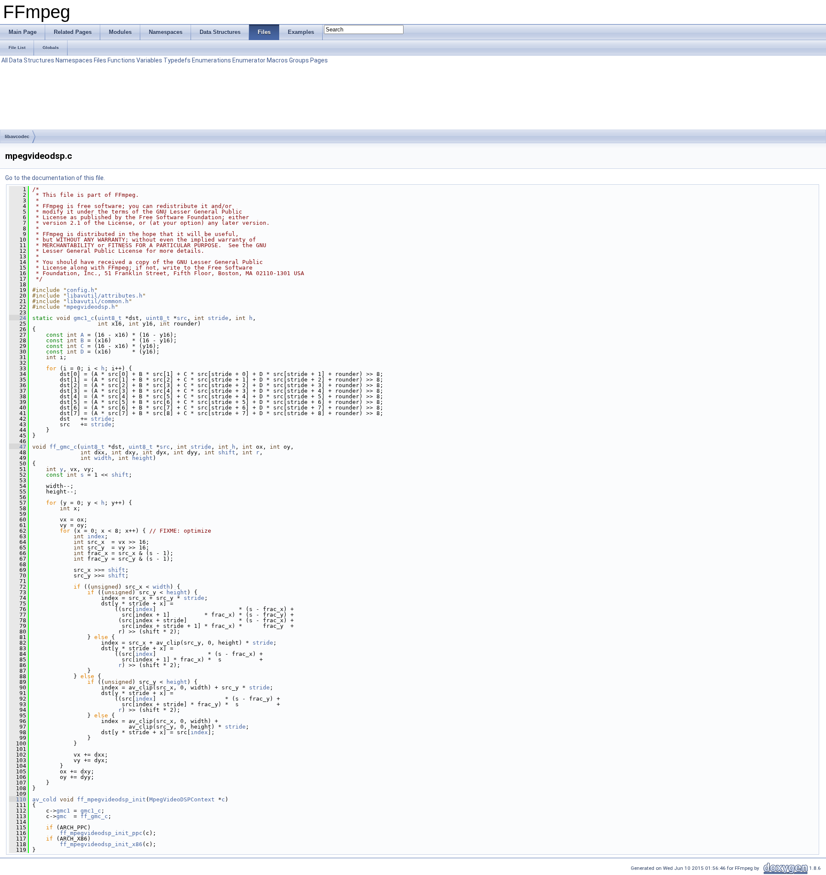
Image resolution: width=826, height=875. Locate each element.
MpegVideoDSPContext (182, 799)
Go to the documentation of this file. (55, 177)
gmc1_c (84, 318)
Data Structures (31, 60)
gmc (61, 816)
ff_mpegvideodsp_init (111, 799)
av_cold (44, 799)
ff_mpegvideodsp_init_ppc (101, 833)
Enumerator (248, 60)
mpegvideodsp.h (91, 307)
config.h (80, 290)
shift (226, 452)
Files (100, 60)
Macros (277, 60)
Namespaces (73, 60)
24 (17, 318)
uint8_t (110, 318)
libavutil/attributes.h (104, 295)
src (182, 318)
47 (17, 447)
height (142, 458)
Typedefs (177, 60)
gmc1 (63, 810)
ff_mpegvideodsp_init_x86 (101, 844)
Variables (149, 60)
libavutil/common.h (98, 301)
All (4, 60)
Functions (121, 60)
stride (218, 318)
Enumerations (211, 60)
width (102, 458)
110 (17, 799)
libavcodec (17, 136)
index (96, 536)
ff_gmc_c (63, 447)
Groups (299, 60)
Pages (319, 60)
